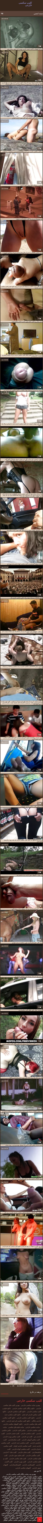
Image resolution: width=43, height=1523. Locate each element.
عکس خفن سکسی (20, 1493)
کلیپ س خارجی (27, 1436)
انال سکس (27, 1478)
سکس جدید (8, 1493)
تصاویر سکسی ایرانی (34, 1495)
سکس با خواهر (16, 1485)
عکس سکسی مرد (8, 1515)
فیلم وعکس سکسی (35, 1515)
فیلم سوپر (28, 1512)
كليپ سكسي (14, 1518)
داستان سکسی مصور (28, 1510)
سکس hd (21, 1508)
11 (18, 1386)
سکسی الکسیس (21, 1515)
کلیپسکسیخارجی (15, 1465)
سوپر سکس (32, 1493)
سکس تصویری (35, 1503)
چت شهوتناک (16, 1488)
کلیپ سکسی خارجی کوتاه (22, 1446)
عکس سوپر (19, 1478)
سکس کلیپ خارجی (19, 1430)
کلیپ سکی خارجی (24, 1452)
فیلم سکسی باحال (20, 1502)
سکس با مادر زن (16, 1498)
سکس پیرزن (24, 1518)
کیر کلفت (32, 1518)
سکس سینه (32, 1520)
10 (20, 1386)
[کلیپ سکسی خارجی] (39, 1519)
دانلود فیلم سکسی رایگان (10, 1500)
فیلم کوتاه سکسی (34, 1502)
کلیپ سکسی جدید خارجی (20, 1443)
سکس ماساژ (15, 1481)
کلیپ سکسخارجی (14, 1440)
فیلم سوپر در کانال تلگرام (33, 1517)
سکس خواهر (8, 1520)
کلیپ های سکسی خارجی (17, 1458)
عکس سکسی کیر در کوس (15, 1512)
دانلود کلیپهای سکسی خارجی (13, 1424)
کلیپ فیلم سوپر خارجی (17, 1455)
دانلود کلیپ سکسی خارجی (26, 1418)
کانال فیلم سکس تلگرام (13, 1491)
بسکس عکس (25, 1481)
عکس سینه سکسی (20, 1513)
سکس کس (23, 1505)
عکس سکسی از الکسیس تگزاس (17, 1483)
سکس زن (19, 1517)
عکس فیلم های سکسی (25, 1490)
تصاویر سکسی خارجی (34, 1480)
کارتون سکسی (36, 1481)
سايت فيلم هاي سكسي (16, 1427)
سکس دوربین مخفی (20, 1520)
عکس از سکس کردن (34, 1486)
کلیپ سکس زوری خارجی (11, 1436)
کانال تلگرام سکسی (29, 1488)
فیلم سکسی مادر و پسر (10, 1505)
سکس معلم (31, 1505)
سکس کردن (25, 1503)
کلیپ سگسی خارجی (33, 1455)
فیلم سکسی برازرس (12, 1510)
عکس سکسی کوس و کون (17, 1476)
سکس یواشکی (8, 1478)
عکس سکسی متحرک (34, 1476)
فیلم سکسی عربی (19, 1480)
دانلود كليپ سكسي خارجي (17, 1411)
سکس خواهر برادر (29, 1498)
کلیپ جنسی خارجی (12, 1433)
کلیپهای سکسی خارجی (23, 1468)
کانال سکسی (7, 1480)
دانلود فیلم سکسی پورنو (28, 1500)
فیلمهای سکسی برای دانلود (32, 1485)
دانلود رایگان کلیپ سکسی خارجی (24, 1408)
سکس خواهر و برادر (30, 1497)
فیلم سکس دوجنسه (15, 1497)
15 (13, 1386)
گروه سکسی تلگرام (35, 1507)
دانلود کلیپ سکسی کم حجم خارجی (18, 1421)
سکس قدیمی (21, 1486)
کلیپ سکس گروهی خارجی (31, 1440)
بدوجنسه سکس (7, 1513)
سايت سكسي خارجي (33, 1427)
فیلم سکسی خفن (7, 1502)
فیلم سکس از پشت (29, 1491)
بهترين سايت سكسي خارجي (30, 1405)
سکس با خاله (15, 1503)
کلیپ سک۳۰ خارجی (9, 1452)
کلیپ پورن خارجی (20, 1462)
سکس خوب (13, 1507)
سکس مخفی (22, 1507)
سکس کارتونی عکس (34, 1513)
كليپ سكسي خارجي (28, 1433)
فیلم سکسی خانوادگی (19, 1495)
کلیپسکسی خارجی (29, 1465)
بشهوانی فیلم (6, 1485)
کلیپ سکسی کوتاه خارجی (21, 1449)
